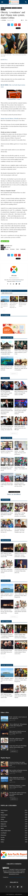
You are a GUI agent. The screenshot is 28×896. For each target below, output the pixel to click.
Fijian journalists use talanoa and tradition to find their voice (7, 514)
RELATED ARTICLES (7, 291)
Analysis (2, 301)
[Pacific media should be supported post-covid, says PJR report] (21, 420)
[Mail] (10, 886)
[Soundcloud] (14, 284)
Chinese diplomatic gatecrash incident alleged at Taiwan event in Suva (21, 652)
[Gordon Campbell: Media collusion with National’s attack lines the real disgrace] (21, 628)
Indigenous (3, 824)
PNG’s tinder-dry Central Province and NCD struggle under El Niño (6, 555)
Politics (2, 812)
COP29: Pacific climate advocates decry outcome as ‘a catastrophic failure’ (6, 352)
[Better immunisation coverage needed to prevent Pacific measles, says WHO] (21, 385)
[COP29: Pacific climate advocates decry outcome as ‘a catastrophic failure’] (7, 345)
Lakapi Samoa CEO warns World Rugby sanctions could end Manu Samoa (18, 746)
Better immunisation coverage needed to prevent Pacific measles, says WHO (21, 393)
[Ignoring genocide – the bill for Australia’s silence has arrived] (7, 461)
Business (20, 301)
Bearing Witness (17, 481)
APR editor (4, 20)
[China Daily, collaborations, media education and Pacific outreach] (7, 563)
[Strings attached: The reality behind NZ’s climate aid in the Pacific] (7, 361)
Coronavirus (3, 389)
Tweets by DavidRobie (14, 494)
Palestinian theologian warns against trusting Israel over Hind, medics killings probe (18, 763)
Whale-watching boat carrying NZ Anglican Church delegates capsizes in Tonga (17, 779)
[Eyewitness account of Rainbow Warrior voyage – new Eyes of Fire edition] (21, 477)
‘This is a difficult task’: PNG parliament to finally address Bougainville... (21, 595)
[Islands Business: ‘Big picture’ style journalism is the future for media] (7, 523)
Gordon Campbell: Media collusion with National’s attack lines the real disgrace (20, 636)
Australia (2, 632)
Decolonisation (12, 301)
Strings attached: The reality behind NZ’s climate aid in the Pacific (7, 368)
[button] (26, 2)
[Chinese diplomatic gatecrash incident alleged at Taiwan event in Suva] (21, 644)
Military (2, 839)
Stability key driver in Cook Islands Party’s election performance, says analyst (20, 555)
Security (3, 837)
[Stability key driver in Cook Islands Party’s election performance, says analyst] (21, 547)
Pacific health (23, 249)
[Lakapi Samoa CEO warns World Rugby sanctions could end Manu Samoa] (4, 747)
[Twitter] (17, 284)
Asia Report (17, 348)
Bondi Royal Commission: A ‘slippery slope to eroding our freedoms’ (17, 786)
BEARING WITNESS (6, 438)
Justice (2, 842)
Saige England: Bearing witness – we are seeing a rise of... (21, 468)
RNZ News (4, 59)
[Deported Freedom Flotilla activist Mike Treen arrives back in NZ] (7, 644)
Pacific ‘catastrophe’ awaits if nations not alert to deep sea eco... (7, 595)
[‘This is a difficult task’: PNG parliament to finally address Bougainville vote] (14, 299)
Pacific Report (14, 7)
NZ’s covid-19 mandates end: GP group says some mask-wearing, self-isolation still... (7, 428)
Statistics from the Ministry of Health (9, 118)
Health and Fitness (8, 7)
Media (2, 828)
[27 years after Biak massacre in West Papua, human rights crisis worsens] (7, 477)
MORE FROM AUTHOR (7, 293)
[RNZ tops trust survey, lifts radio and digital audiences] (23, 299)
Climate (2, 348)
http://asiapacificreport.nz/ (14, 277)
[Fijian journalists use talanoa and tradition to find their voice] (7, 507)
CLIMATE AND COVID (7, 337)
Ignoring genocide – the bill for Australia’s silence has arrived (7, 468)
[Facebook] (8, 284)
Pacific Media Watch (6, 830)
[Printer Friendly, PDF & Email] (5, 241)
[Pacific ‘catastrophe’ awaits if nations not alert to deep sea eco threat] (5, 299)
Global (2, 648)
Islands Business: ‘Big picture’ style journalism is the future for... (6, 530)
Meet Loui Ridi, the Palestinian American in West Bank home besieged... (18, 770)
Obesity (17, 249)
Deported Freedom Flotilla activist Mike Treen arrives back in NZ (6, 652)
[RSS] (14, 886)
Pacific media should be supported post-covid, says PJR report (20, 428)
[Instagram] (11, 284)
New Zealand (20, 7)
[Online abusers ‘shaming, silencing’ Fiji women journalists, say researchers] (21, 507)
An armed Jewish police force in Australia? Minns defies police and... (21, 571)
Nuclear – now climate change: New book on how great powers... (20, 452)
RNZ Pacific (3, 9)
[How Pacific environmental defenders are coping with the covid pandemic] (21, 361)
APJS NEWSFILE (5, 500)
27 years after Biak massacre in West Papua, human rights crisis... (7, 484)
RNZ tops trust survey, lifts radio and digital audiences (23, 304)
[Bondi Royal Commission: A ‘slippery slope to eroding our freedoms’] (4, 787)
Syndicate (3, 817)
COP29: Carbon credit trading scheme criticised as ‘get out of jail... (21, 352)
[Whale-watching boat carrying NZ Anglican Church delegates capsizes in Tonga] (4, 779)
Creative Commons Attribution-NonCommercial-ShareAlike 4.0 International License (14, 872)
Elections (2, 7)
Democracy (3, 835)
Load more (13, 373)
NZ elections (12, 249)
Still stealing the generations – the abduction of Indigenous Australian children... (7, 636)
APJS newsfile (3, 510)
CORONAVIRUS (5, 378)
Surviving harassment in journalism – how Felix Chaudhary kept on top (20, 530)
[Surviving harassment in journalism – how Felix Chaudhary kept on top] (21, 523)
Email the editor (18, 281)
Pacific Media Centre (8, 245)
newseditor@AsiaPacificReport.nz (17, 877)
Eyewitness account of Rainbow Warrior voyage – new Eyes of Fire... (20, 484)
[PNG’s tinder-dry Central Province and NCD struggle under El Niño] (7, 547)
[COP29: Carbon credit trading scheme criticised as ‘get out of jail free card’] (21, 345)
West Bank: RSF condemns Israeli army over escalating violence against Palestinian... (17, 794)
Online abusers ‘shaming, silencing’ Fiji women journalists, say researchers (20, 514)
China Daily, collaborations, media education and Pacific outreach (7, 571)
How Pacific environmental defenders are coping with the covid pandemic (21, 368)
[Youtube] (20, 284)
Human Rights (4, 815)
